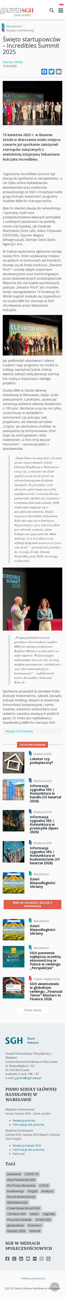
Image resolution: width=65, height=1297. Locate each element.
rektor (34, 1214)
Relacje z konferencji (20, 30)
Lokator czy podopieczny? (41, 760)
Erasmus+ (35, 1225)
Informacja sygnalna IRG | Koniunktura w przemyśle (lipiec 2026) (44, 824)
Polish (61, 3)
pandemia (14, 1174)
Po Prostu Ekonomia (21, 1185)
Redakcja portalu (24, 1120)
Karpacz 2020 (16, 1231)
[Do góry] (54, 1286)
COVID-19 (31, 1174)
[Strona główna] (17, 10)
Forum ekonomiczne (21, 1197)
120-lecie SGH (16, 1214)
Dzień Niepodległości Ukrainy (42, 883)
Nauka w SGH (42, 754)
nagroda (49, 1214)
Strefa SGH (43, 1220)
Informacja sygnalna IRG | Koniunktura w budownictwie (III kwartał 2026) (45, 856)
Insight (32, 1191)
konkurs (47, 1191)
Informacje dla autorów (28, 1125)
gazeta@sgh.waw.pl (28, 1078)
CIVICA (43, 1185)
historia (35, 1231)
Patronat (19, 1154)
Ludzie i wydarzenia (46, 979)
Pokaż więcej (32, 1010)
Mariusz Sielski (13, 62)
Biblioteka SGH (17, 1202)
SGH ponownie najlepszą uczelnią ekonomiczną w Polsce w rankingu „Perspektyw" (45, 960)
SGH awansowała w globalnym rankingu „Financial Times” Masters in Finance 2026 (46, 991)
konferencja (15, 1191)
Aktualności (14, 26)
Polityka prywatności (33, 1278)
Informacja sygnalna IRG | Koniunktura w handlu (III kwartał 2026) (45, 793)
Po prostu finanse (19, 1220)
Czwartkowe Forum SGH (23, 1208)
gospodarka (15, 1225)
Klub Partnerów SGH (21, 1180)
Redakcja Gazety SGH (27, 1145)
